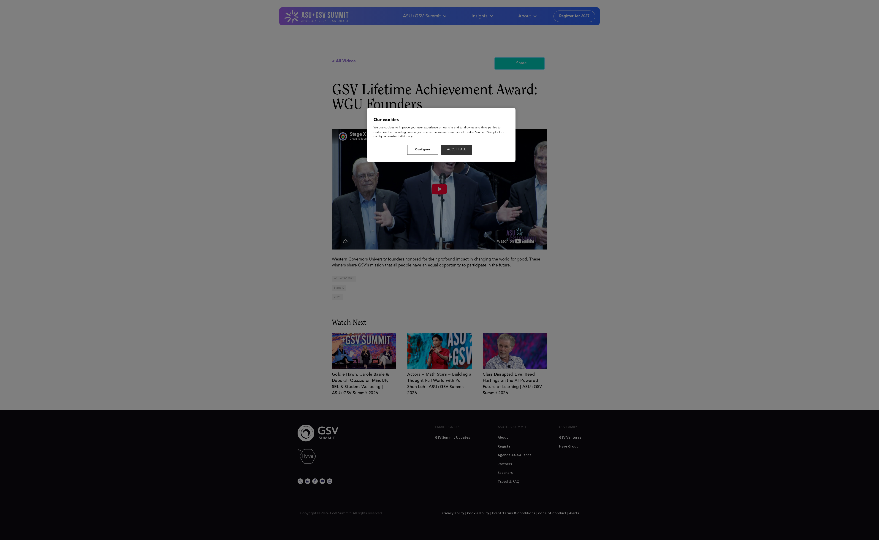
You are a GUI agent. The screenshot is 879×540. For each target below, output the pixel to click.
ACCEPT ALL (456, 149)
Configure (422, 149)
